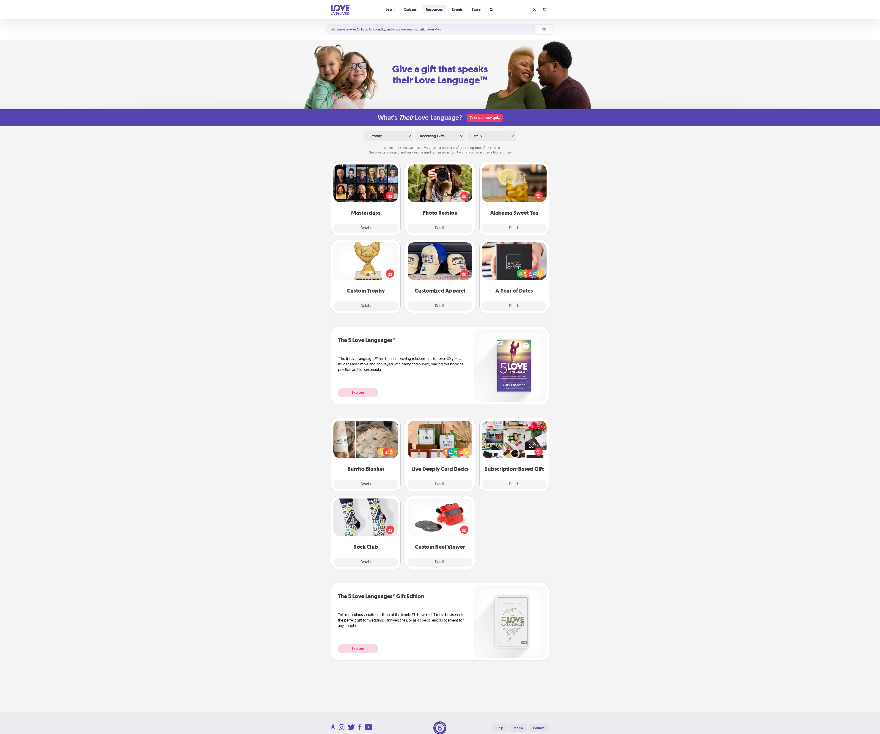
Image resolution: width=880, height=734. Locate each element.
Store (476, 9)
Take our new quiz (485, 117)
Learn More (434, 29)
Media (518, 728)
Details (366, 228)
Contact (538, 728)
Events (457, 9)
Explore (358, 392)
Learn (390, 9)
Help (499, 728)
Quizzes (410, 9)
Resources (434, 9)
